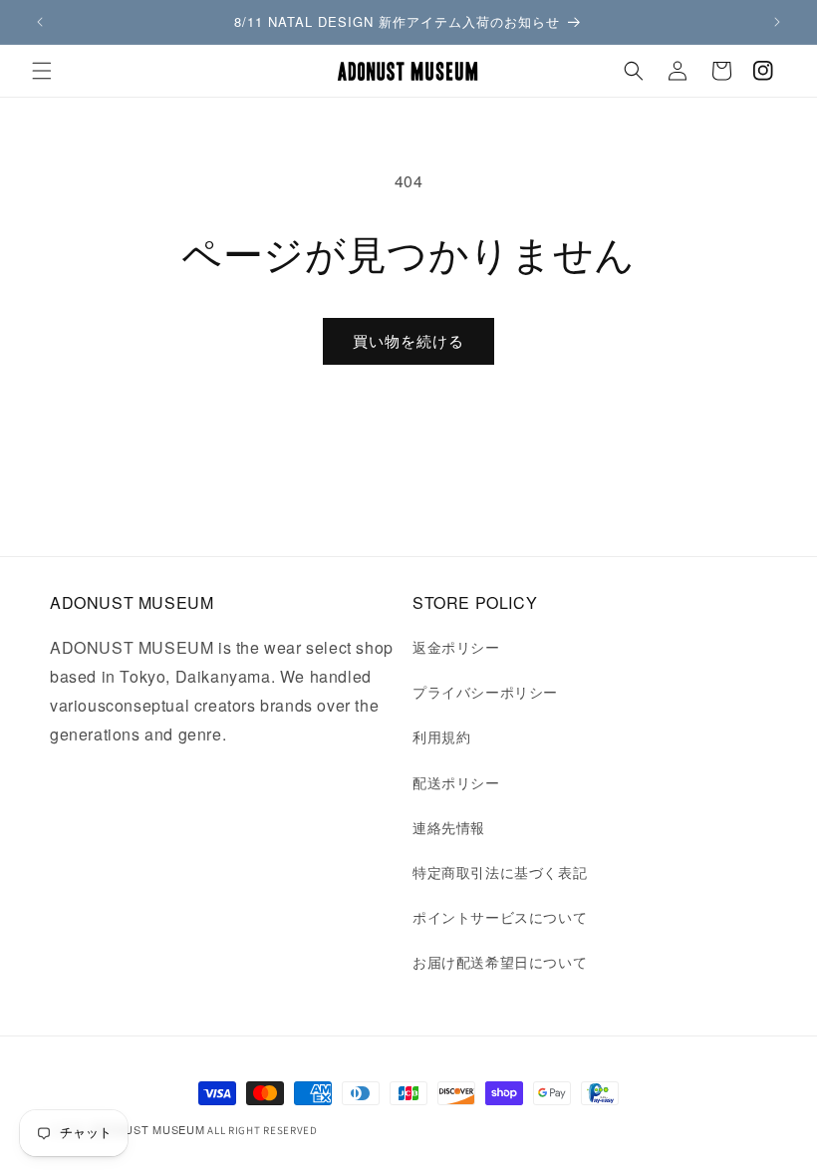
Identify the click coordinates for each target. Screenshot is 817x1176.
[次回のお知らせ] (777, 22)
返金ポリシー (456, 647)
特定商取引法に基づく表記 (499, 872)
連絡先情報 (448, 827)
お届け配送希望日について (499, 962)
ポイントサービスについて (499, 917)
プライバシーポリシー (485, 692)
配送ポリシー (456, 782)
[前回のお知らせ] (40, 22)
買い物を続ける (408, 340)
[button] (42, 71)
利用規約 (441, 736)
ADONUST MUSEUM (148, 1129)
